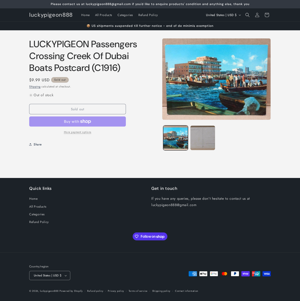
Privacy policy (116, 291)
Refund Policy (39, 222)
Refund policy (95, 291)
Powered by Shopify (71, 291)
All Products (37, 206)
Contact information (186, 291)
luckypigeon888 (49, 291)
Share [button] (38, 144)
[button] (247, 15)
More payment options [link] (77, 132)
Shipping (35, 87)
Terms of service (138, 291)
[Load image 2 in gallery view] (202, 137)
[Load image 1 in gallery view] (175, 137)
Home (33, 198)
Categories (37, 214)
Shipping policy (161, 291)
